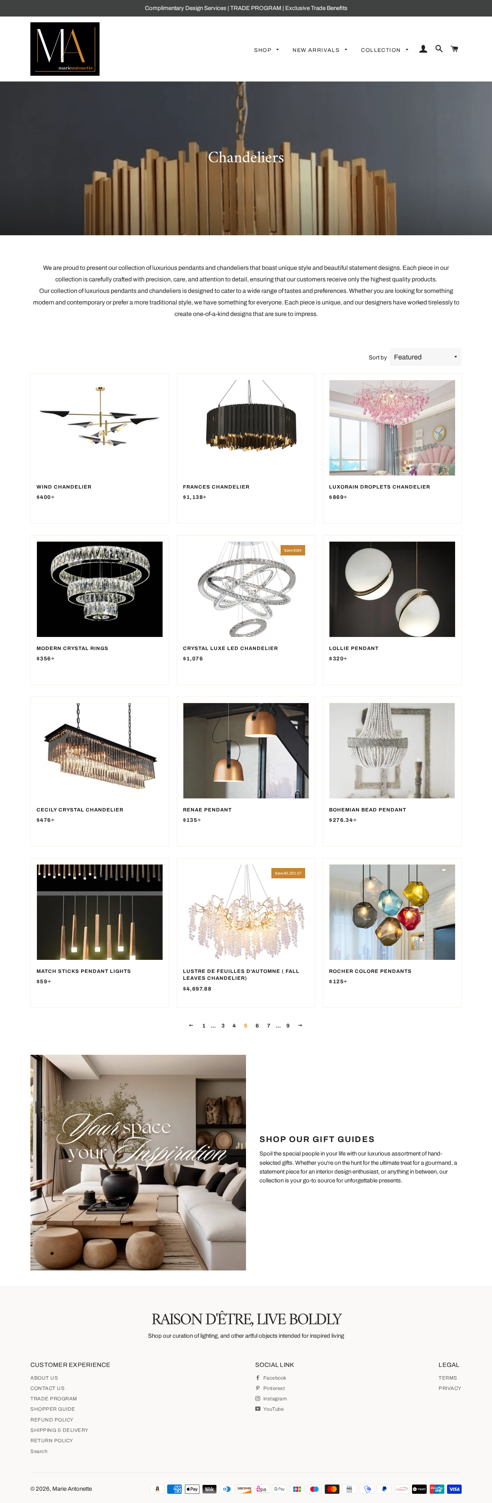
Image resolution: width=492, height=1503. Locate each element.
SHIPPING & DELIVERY (59, 1430)
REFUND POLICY (52, 1420)
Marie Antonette (72, 1489)
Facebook (274, 1378)
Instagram (274, 1399)
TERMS (448, 1378)
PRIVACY (450, 1388)
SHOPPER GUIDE (52, 1409)
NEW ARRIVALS (317, 50)
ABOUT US (44, 1378)
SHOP (263, 50)
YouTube (273, 1409)
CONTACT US (47, 1388)
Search (38, 1451)
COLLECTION (381, 50)
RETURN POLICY (51, 1440)
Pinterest (273, 1388)
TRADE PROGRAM (53, 1399)
